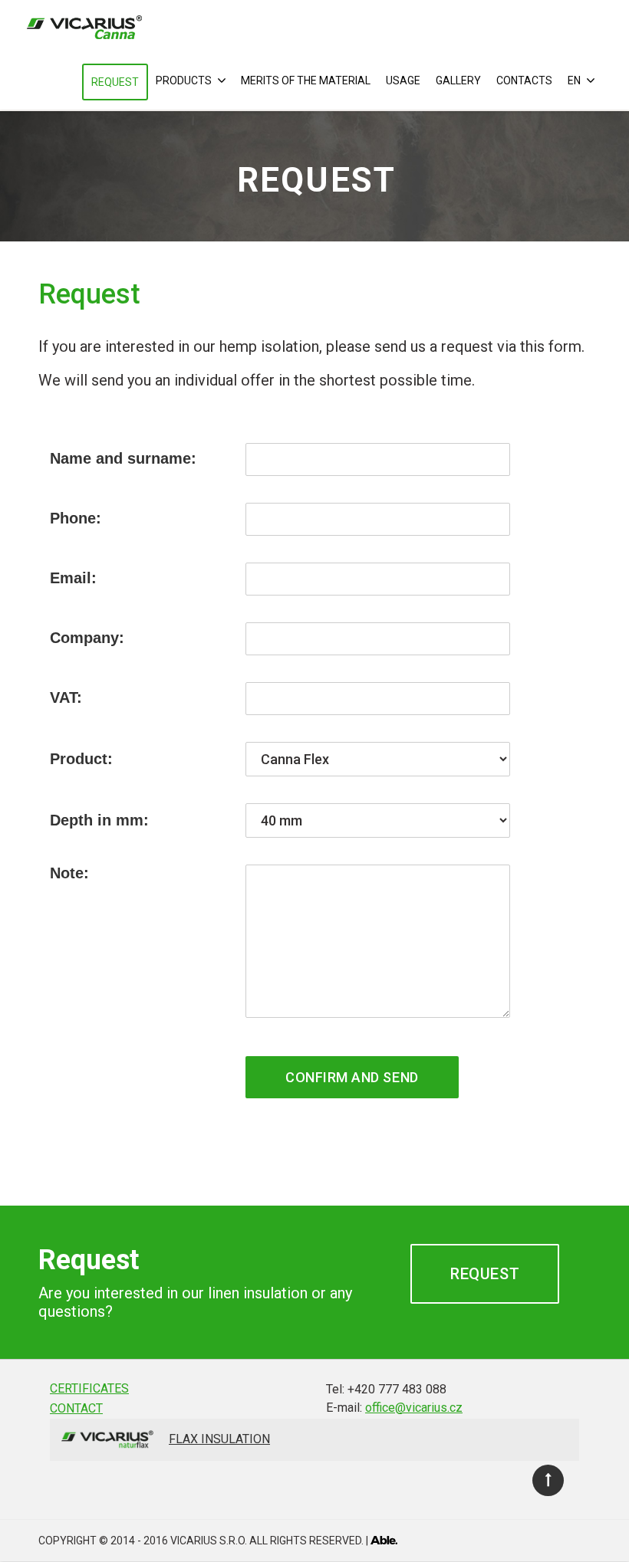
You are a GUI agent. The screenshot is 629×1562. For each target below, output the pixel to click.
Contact (76, 1408)
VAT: (66, 697)
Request (115, 82)
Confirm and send (352, 1077)
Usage (403, 80)
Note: (69, 873)
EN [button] (575, 80)
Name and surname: (123, 458)
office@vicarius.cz (414, 1407)
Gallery (458, 80)
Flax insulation (219, 1439)
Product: (81, 758)
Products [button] (185, 80)
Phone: (75, 518)
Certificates (89, 1388)
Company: (87, 637)
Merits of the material (305, 80)
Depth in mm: (99, 820)
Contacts (524, 80)
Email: (73, 577)
